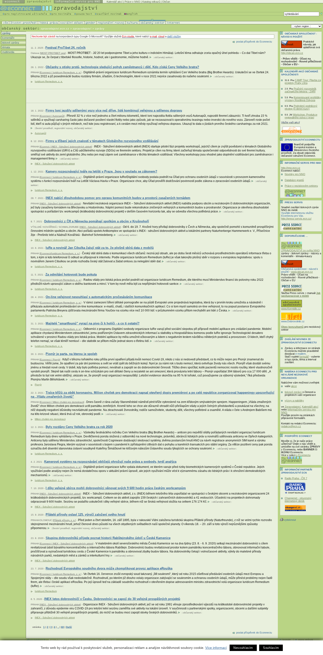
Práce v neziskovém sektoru (301, 185)
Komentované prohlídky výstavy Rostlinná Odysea (303, 99)
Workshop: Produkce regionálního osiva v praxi (301, 116)
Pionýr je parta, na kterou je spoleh (71, 354)
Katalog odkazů (151, 1)
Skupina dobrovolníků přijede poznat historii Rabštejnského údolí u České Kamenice (108, 538)
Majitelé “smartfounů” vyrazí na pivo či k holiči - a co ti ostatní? (93, 323)
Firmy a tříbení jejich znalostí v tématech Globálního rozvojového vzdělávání (102, 141)
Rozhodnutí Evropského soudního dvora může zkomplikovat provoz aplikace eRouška (109, 568)
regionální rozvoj (63, 128)
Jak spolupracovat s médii (300, 294)
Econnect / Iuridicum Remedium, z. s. (60, 72)
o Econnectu (303, 455)
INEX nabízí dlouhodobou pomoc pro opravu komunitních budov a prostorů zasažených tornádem (118, 198)
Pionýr (38, 384)
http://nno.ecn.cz (290, 167)
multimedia (7, 52)
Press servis (294, 202)
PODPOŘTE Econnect (298, 436)
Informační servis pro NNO (303, 163)
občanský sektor (163, 57)
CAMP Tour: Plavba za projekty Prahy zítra (303, 81)
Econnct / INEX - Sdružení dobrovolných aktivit (65, 146)
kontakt (287, 639)
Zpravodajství (293, 406)
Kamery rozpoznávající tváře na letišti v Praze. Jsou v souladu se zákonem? (101, 171)
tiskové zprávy (10, 42)
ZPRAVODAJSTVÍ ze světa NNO (300, 250)
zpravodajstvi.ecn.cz (55, 28)
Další (69, 627)
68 (62, 627)
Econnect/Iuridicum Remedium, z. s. (59, 253)
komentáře (7, 37)
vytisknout (290, 519)
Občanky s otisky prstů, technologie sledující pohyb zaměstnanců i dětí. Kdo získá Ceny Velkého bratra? (122, 67)
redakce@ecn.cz (291, 426)
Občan (166, 1)
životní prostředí (44, 128)
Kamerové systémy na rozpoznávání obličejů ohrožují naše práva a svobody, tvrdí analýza (110, 461)
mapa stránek (305, 639)
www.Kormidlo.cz (291, 308)
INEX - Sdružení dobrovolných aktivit (55, 163)
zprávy (5, 33)
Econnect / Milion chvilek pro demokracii (61, 402)
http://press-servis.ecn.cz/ (296, 218)
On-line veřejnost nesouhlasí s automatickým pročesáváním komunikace (99, 297)
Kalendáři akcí (310, 406)
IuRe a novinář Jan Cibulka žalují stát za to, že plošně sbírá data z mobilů (100, 248)
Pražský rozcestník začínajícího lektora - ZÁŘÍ (300, 90)
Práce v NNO (132, 1)
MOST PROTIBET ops (53, 53)
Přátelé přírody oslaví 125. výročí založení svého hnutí (85, 514)
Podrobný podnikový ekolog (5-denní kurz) (301, 107)
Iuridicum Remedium (46, 591)
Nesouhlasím (243, 648)
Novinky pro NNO (295, 174)
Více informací (216, 648)
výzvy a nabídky (294, 400)
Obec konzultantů (292, 326)
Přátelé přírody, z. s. (64, 520)
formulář (304, 356)
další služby (174, 36)
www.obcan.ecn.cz (302, 271)
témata (5, 47)
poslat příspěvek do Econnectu (254, 41)
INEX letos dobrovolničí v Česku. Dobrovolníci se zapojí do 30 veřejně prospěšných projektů (112, 599)
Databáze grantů (294, 180)
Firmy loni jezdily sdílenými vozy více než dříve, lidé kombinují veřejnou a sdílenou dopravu (114, 110)
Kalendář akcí (114, 1)
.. (58, 627)
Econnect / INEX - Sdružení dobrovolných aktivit (66, 543)
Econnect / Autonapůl (52, 116)
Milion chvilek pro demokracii (50, 419)
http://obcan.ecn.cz (292, 53)
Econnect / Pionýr (50, 359)
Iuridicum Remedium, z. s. (49, 81)
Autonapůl (40, 133)
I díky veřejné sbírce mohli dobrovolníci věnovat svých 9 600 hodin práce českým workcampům (116, 488)
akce (294, 386)
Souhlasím (271, 648)
